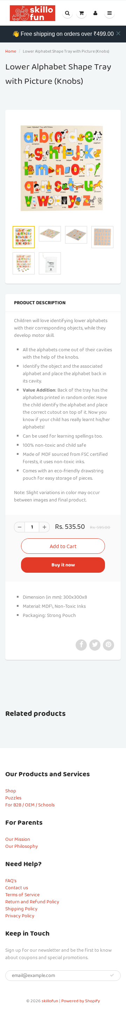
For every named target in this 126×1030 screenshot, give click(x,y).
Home (10, 51)
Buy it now (63, 565)
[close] (118, 33)
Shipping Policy (21, 909)
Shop (10, 791)
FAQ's (10, 881)
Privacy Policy (19, 916)
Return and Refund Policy (32, 902)
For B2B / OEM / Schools (30, 805)
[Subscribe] (112, 975)
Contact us (16, 888)
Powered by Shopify (80, 1001)
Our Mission (17, 839)
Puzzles (13, 798)
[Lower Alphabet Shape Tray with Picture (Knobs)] (63, 169)
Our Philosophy (21, 846)
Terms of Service (22, 895)
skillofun (50, 1001)
